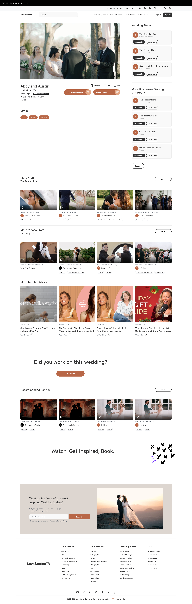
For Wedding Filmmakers (69, 561)
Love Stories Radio (153, 555)
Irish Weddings (125, 571)
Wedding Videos (125, 551)
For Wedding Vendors (68, 558)
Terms (52, 521)
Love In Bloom (152, 565)
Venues (92, 558)
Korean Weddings (125, 561)
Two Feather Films (41, 93)
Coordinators (94, 571)
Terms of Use (65, 578)
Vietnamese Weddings (127, 568)
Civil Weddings (125, 575)
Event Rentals (94, 575)
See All (137, 166)
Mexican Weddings (126, 565)
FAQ (62, 555)
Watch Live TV (152, 558)
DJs (91, 568)
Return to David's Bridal (15, 3)
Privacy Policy (62, 521)
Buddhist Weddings (126, 578)
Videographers (95, 555)
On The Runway (152, 568)
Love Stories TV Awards (155, 551)
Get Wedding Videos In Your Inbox (121, 8)
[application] (70, 51)
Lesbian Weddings (126, 555)
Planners (93, 581)
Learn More (152, 42)
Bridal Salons (94, 578)
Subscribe (80, 517)
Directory (93, 551)
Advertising (65, 565)
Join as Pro (70, 373)
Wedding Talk (151, 561)
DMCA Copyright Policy (69, 575)
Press (63, 568)
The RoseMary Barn (35, 96)
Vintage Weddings (126, 558)
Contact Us (138, 42)
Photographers (95, 565)
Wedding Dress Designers (98, 561)
